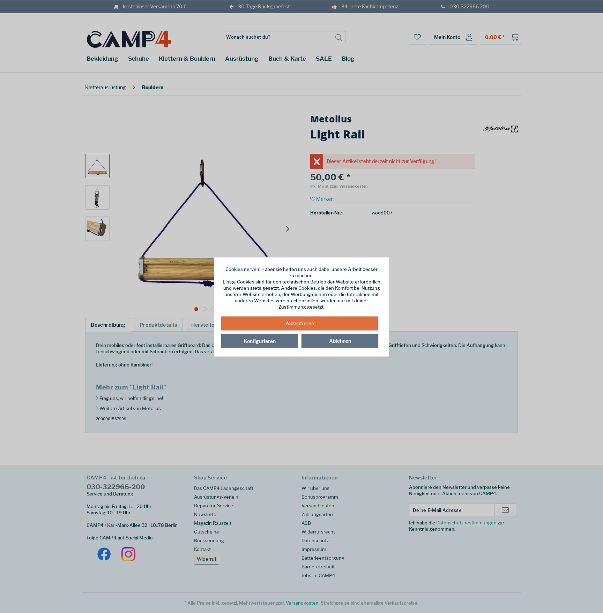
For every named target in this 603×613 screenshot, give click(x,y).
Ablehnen (340, 340)
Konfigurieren (260, 341)
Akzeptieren (299, 323)
